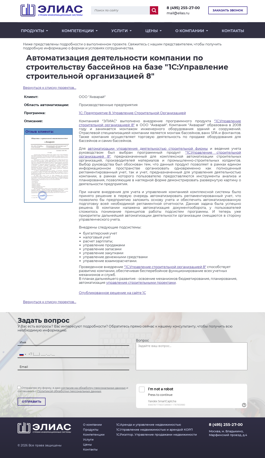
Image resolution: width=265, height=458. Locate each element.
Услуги (119, 31)
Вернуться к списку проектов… (49, 88)
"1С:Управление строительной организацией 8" (165, 267)
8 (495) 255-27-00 (183, 8)
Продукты (32, 31)
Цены (151, 31)
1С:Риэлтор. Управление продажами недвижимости (156, 434)
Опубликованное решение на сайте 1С (112, 293)
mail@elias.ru (178, 13)
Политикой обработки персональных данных (69, 391)
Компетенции (78, 31)
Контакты (233, 31)
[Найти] (154, 10)
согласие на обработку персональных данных (93, 387)
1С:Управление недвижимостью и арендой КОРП (154, 429)
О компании (189, 31)
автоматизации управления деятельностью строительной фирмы (148, 149)
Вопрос (142, 340)
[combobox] (22, 354)
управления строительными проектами (141, 283)
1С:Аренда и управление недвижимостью (148, 425)
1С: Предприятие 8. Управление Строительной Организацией (132, 113)
